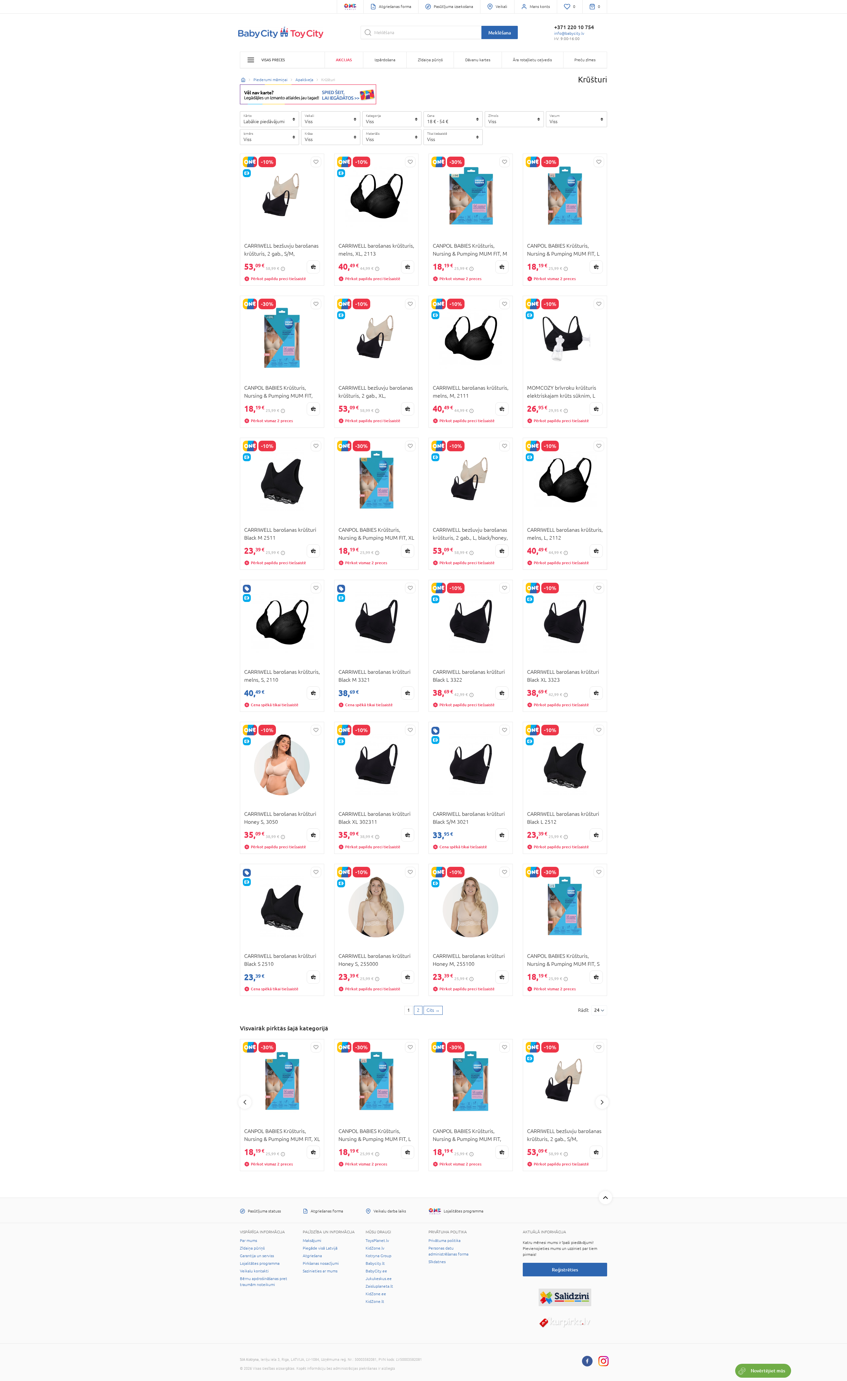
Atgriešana (312, 1256)
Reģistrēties (565, 1269)
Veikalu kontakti (254, 1271)
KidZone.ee (376, 1294)
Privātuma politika (444, 1240)
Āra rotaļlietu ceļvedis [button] (532, 60)
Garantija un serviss (257, 1256)
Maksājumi (312, 1240)
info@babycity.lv (569, 33)
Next (602, 1102)
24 (597, 1010)
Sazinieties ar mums (320, 1271)
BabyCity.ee (376, 1271)
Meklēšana (499, 32)
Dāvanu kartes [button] (477, 60)
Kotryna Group (378, 1256)
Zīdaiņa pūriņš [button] (430, 60)
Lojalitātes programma (260, 1263)
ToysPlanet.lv (377, 1240)
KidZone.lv (375, 1248)
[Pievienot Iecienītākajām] (316, 162)
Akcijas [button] (344, 59)
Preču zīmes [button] (585, 60)
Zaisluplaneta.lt (379, 1286)
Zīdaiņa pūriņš (252, 1248)
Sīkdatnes (437, 1261)
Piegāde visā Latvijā (320, 1248)
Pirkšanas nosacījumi (321, 1263)
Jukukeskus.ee (379, 1278)
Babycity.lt (375, 1263)
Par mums (248, 1240)
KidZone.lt (375, 1301)
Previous (244, 1102)
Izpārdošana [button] (385, 60)
